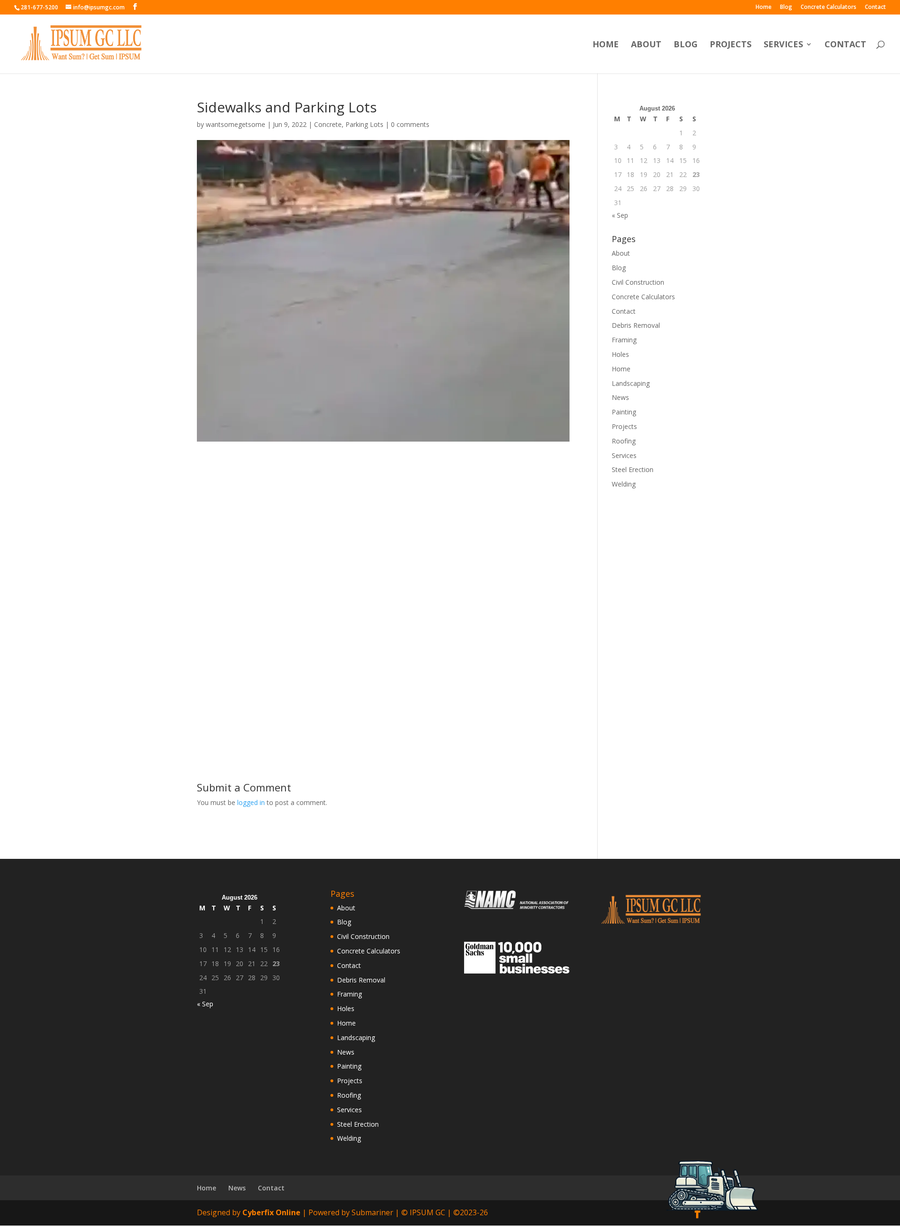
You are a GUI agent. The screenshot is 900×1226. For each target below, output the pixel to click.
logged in (251, 802)
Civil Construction (638, 282)
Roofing (624, 440)
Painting (624, 411)
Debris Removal (636, 325)
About (646, 45)
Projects (730, 45)
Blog (786, 7)
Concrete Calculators (828, 7)
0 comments (410, 124)
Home (764, 7)
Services (783, 45)
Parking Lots (364, 124)
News (620, 397)
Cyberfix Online (271, 1212)
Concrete (328, 124)
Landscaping (631, 383)
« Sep (620, 215)
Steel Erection (632, 469)
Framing (624, 339)
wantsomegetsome (235, 124)
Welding (624, 484)
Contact (875, 7)
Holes (620, 354)
